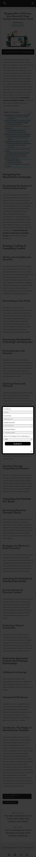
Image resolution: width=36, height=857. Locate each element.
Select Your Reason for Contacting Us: (17, 436)
